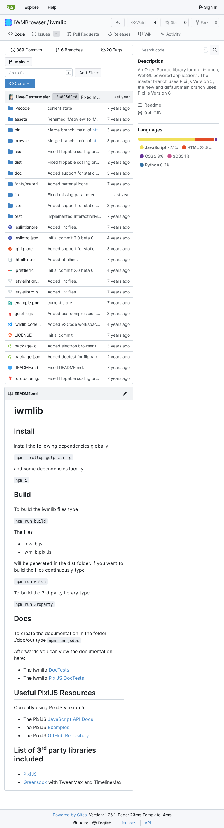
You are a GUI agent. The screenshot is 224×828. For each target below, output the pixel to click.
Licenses (128, 822)
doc (18, 173)
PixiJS (30, 774)
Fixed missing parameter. (71, 194)
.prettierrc (24, 270)
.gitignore (24, 248)
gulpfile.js (24, 313)
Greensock (35, 782)
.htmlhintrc (25, 259)
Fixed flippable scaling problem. (78, 151)
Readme (152, 105)
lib (17, 194)
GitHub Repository (68, 735)
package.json (27, 356)
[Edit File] (125, 393)
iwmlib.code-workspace (28, 324)
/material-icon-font (28, 183)
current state (60, 108)
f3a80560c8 (65, 97)
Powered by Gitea (70, 814)
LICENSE (23, 335)
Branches (72, 49)
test (18, 216)
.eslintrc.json (26, 237)
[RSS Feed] (118, 22)
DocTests (59, 670)
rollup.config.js (28, 378)
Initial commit (60, 335)
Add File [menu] (87, 72)
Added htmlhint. (63, 259)
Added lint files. (62, 227)
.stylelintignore (28, 281)
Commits (29, 49)
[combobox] (39, 72)
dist (18, 162)
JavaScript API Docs (70, 719)
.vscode (22, 108)
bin (17, 129)
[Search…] (214, 50)
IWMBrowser (30, 22)
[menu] (80, 822)
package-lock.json (28, 345)
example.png (27, 302)
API (148, 822)
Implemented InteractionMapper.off (81, 216)
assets (21, 118)
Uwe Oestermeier (33, 96)
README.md (26, 367)
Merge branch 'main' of (70, 129)
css (18, 151)
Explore (31, 7)
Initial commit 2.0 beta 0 (71, 237)
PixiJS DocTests (66, 678)
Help (52, 7)
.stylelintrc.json (28, 291)
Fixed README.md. (66, 367)
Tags (114, 49)
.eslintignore (26, 227)
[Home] (11, 7)
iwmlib (58, 22)
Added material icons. (68, 183)
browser (22, 140)
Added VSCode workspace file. (77, 324)
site (18, 205)
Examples (58, 727)
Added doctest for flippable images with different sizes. (101, 356)
